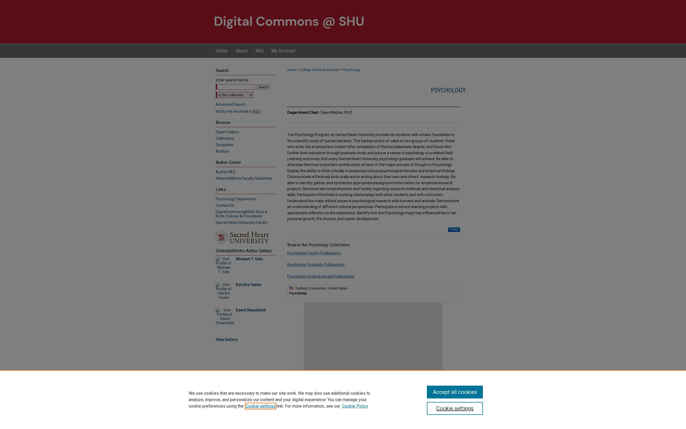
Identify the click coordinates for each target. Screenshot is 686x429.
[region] (343, 399)
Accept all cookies (455, 392)
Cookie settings (260, 406)
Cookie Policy (355, 406)
